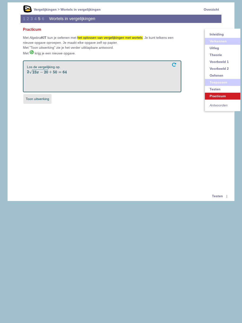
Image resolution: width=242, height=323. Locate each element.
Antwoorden (219, 105)
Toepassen (218, 82)
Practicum (218, 96)
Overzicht (211, 9)
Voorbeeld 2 (219, 68)
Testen (215, 89)
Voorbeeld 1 (219, 62)
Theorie (216, 55)
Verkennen (218, 41)
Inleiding (217, 34)
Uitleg (214, 48)
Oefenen (216, 75)
